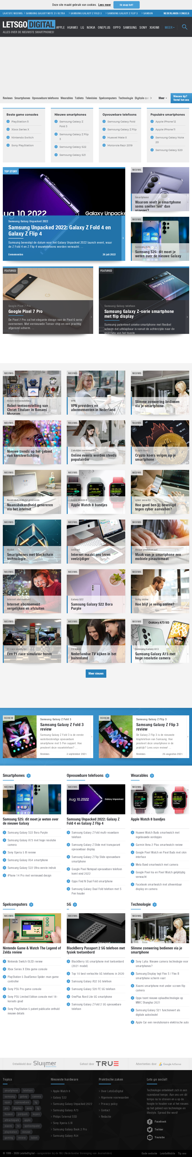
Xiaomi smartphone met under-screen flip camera (160, 988)
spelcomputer (32, 1125)
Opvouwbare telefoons (45, 98)
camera (36, 1096)
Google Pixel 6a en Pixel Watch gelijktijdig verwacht (160, 875)
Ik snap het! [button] (126, 5)
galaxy (23, 1096)
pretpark (23, 1114)
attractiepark (12, 1120)
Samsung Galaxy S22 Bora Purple (28, 832)
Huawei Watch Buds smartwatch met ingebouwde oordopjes (157, 835)
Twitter (159, 1129)
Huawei (72, 27)
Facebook (160, 1121)
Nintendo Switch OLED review (25, 961)
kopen (36, 1114)
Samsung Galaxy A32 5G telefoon (91, 981)
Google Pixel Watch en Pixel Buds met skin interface (161, 855)
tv (18, 1125)
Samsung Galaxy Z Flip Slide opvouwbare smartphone (96, 859)
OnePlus (104, 27)
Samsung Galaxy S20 (145, 13)
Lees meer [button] (104, 5)
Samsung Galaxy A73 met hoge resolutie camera (32, 842)
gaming (9, 1137)
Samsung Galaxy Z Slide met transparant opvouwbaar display (96, 847)
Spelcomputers (108, 98)
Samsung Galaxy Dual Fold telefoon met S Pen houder (96, 891)
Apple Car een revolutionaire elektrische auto (162, 1022)
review (22, 1137)
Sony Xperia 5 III (62, 1123)
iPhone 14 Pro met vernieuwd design (29, 875)
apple (27, 1120)
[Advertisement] (96, 65)
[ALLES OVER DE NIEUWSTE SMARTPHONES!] (29, 24)
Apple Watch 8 (61, 1091)
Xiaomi (154, 27)
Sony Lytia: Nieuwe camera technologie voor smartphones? (162, 964)
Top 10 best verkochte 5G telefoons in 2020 (98, 973)
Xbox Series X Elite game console (27, 969)
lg (38, 1108)
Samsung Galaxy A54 (66, 1136)
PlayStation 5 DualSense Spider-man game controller (33, 979)
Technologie (125, 98)
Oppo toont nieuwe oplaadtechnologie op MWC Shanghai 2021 (159, 1000)
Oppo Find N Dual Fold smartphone (92, 881)
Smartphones (22, 98)
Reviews (8, 98)
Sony (143, 27)
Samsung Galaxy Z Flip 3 (77, 13)
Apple (60, 27)
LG (82, 27)
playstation (11, 1131)
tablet (34, 1137)
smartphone (11, 1090)
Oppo (117, 27)
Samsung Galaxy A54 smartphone (28, 860)
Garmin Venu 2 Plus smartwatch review (159, 845)
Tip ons (182, 1153)
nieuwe (26, 1131)
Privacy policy (109, 1104)
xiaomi (8, 1125)
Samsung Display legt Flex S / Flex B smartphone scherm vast (157, 976)
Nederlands (171, 13)
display (17, 1108)
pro (6, 1108)
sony (29, 1108)
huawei (9, 1114)
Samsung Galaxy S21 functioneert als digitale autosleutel (158, 1012)
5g (35, 1102)
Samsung (130, 27)
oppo (7, 1102)
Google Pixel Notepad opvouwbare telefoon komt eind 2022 (97, 871)
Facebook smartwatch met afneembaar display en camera (159, 887)
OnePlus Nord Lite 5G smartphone (92, 996)
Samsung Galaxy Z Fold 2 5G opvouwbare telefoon (96, 1007)
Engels (185, 13)
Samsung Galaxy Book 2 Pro (70, 1129)
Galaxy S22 (60, 1097)
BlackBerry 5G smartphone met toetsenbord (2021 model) (98, 964)
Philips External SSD (65, 1116)
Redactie (106, 1116)
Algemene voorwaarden (115, 1097)
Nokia (91, 27)
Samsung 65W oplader (112, 13)
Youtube (160, 1137)
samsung (10, 1096)
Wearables (67, 98)
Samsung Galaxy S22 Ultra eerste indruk (32, 868)
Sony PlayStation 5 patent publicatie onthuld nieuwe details (33, 1011)
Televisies (91, 98)
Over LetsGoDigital (112, 1091)
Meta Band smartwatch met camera (157, 864)
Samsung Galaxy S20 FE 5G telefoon (93, 989)
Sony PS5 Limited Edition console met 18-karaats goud (33, 999)
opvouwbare (22, 1102)
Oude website (149, 1153)
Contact (105, 1110)
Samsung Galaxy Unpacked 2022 (72, 1104)
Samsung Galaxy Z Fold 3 (41, 13)
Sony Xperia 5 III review (22, 852)
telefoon (28, 1090)
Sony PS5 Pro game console (24, 989)
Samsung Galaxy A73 (66, 1110)
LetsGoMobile (167, 1153)
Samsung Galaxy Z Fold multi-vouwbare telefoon (95, 835)
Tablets (79, 98)
